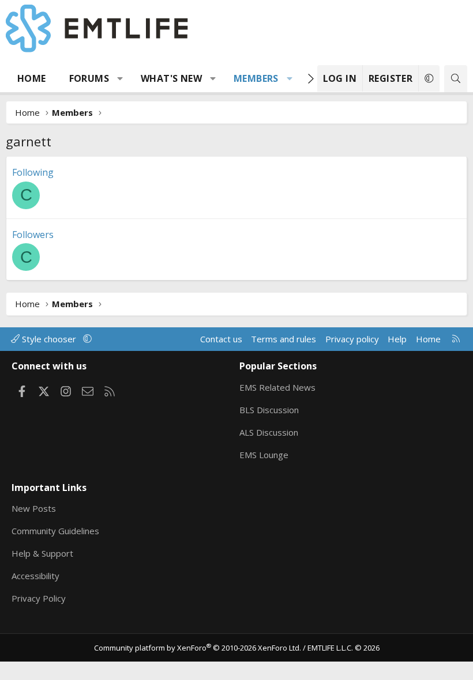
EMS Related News (277, 387)
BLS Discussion (269, 409)
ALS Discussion (268, 432)
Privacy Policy (39, 598)
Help (397, 339)
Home (31, 78)
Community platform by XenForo (197, 648)
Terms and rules (283, 339)
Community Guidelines (55, 531)
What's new (171, 78)
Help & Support (42, 553)
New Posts (34, 508)
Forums (89, 78)
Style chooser (49, 339)
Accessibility (35, 575)
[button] (120, 78)
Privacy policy (352, 339)
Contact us (221, 339)
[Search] (455, 78)
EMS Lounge (263, 454)
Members (256, 78)
